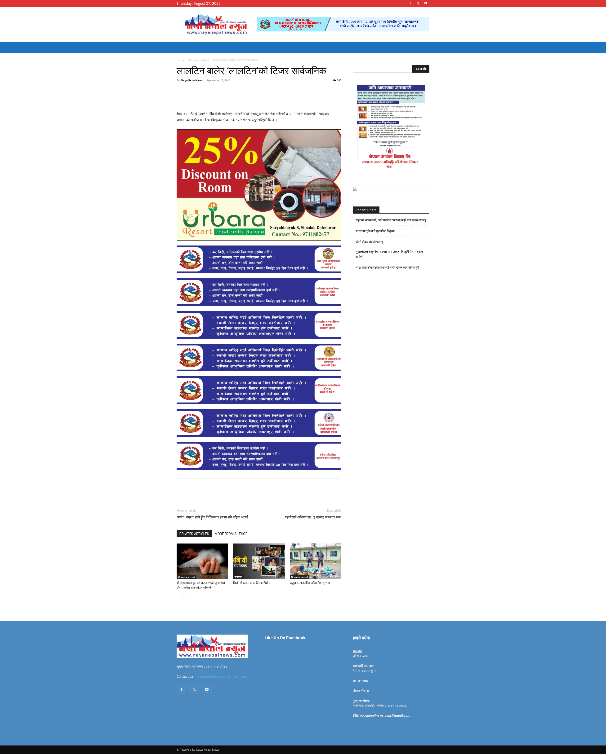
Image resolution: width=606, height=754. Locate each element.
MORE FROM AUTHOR (231, 534)
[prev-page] (180, 597)
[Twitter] (418, 3)
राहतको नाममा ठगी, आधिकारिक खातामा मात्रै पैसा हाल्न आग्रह (391, 220)
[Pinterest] (231, 91)
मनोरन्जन (238, 577)
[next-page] (187, 597)
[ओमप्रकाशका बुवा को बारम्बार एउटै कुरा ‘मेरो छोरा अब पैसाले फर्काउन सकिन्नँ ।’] (202, 561)
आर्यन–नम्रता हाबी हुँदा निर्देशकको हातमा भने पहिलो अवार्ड (212, 517)
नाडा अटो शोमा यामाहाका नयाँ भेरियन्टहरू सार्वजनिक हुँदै (387, 267)
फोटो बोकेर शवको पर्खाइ (369, 242)
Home (181, 60)
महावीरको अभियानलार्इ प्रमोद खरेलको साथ (313, 517)
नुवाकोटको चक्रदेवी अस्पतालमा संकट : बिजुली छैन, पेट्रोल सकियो (389, 254)
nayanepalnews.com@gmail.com (221, 676)
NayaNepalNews (192, 80)
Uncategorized (199, 60)
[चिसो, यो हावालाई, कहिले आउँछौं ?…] (259, 561)
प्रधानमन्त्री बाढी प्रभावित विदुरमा (375, 231)
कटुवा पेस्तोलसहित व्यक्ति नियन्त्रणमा (310, 583)
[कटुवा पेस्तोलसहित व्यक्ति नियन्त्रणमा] (315, 561)
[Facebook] (410, 3)
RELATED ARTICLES (194, 534)
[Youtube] (425, 3)
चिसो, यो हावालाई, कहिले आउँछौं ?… (252, 583)
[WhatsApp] (242, 91)
